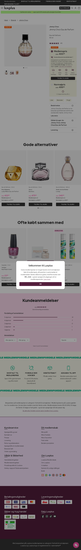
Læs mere (46, 279)
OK (40, 284)
